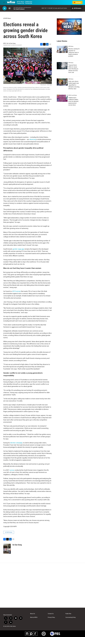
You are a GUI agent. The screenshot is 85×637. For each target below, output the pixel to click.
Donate (78, 2)
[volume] (9, 8)
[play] (4, 8)
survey (12, 470)
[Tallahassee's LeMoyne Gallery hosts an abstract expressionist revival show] (62, 98)
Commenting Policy (70, 617)
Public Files (68, 613)
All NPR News (7, 18)
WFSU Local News (72, 95)
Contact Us (51, 613)
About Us (32, 613)
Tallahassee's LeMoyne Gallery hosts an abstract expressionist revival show (73, 101)
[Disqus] (42, 585)
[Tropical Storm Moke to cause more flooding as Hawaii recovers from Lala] (62, 65)
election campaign (16, 443)
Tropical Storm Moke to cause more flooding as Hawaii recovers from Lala (73, 68)
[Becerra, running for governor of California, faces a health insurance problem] (62, 49)
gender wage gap (18, 249)
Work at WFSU (33, 617)
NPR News (70, 46)
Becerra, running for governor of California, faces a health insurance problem (74, 52)
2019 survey (16, 291)
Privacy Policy (51, 617)
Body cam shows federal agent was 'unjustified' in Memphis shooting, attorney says (74, 85)
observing (32, 139)
